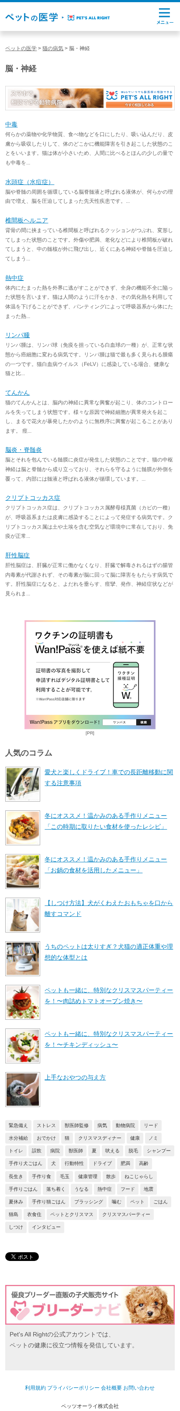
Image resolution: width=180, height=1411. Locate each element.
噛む (116, 1201)
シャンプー (159, 1150)
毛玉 (64, 1176)
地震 (148, 1189)
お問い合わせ (139, 1388)
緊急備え (18, 1125)
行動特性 (74, 1163)
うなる (81, 1189)
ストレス (46, 1125)
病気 (102, 1125)
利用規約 (35, 1388)
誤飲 (37, 1150)
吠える (112, 1150)
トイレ (16, 1150)
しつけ (16, 1227)
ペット (137, 1201)
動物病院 (125, 1125)
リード (151, 1125)
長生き (16, 1176)
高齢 (144, 1163)
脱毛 (133, 1150)
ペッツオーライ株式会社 (90, 1406)
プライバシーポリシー (73, 1388)
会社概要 (111, 1388)
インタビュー (46, 1227)
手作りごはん (23, 1189)
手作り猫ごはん (49, 1201)
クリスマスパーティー (126, 1214)
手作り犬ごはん (25, 1163)
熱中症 (104, 1189)
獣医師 (76, 1150)
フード (128, 1189)
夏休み (16, 1201)
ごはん (160, 1201)
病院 (55, 1150)
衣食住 (34, 1214)
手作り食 (41, 1176)
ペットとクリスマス (71, 1214)
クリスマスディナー (99, 1138)
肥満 (125, 1163)
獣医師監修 (77, 1125)
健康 (135, 1138)
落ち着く (56, 1189)
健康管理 (87, 1176)
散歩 (111, 1176)
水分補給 (18, 1138)
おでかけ (46, 1138)
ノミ (153, 1138)
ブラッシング (88, 1201)
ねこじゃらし (139, 1176)
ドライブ (102, 1163)
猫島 (13, 1214)
